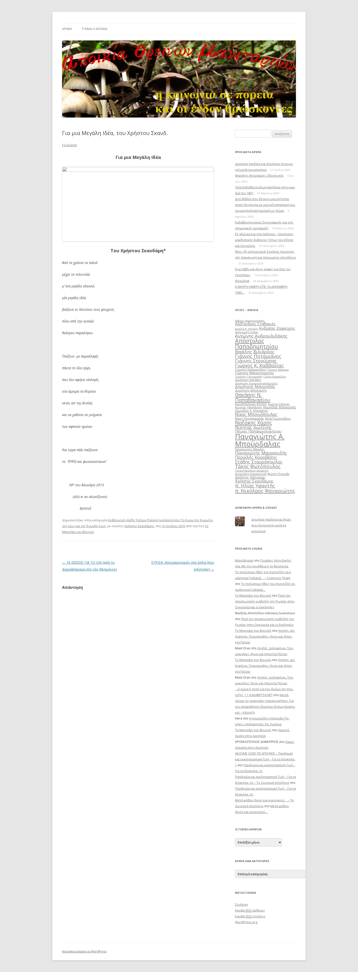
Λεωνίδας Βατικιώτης (279, 407)
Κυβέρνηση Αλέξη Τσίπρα (127, 520)
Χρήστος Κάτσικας (250, 477)
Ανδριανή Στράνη (246, 332)
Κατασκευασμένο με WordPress (84, 951)
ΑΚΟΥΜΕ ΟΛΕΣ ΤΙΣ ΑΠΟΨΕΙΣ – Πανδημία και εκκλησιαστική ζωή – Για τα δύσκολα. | (265, 759)
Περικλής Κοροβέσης (256, 457)
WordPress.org (246, 922)
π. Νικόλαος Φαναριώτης (265, 490)
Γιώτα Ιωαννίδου (275, 376)
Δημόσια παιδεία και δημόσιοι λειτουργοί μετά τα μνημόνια (271, 525)
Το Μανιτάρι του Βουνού (253, 595)
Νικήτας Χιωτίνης (253, 427)
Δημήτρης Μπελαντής (251, 391)
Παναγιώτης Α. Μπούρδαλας (260, 440)
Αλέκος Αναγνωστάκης (250, 320)
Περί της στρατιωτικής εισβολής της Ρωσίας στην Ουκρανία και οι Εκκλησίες (264, 601)
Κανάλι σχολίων (250, 916)
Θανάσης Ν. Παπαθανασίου (252, 397)
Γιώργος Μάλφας (278, 369)
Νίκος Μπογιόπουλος (256, 414)
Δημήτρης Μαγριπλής (255, 386)
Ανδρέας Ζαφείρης (277, 328)
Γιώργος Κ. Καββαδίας (259, 365)
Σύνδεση (241, 904)
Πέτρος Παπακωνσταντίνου (258, 431)
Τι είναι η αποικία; (95, 29)
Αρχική (67, 29)
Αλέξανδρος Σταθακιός (255, 324)
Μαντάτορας (244, 560)
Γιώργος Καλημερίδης (250, 370)
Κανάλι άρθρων (250, 910)
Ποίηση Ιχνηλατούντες (163, 520)
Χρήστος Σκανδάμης (139, 526)
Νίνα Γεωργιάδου (278, 418)
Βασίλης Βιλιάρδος (254, 352)
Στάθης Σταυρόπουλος (259, 462)
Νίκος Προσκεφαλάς (249, 418)
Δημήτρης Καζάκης (248, 380)
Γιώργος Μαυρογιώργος (254, 372)
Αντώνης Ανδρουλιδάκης (261, 336)
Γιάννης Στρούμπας (256, 361)
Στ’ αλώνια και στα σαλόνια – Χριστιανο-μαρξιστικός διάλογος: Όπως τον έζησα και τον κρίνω (264, 240)
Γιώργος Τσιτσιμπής (249, 376)
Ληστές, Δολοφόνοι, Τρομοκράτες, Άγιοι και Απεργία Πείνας (265, 636)
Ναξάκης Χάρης (253, 422)
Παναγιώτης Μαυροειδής (261, 453)
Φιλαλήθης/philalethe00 (250, 474)
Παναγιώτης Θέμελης (249, 449)
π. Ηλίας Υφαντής (255, 485)
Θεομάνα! (242, 281)
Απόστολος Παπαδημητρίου (256, 343)
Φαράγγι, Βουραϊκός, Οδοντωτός (259, 175)
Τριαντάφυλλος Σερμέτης (252, 470)
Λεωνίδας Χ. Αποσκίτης (251, 410)
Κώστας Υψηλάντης (248, 407)
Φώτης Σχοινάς (278, 474)
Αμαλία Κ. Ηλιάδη (246, 328)
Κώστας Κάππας (279, 404)
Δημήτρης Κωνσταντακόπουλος (256, 383)
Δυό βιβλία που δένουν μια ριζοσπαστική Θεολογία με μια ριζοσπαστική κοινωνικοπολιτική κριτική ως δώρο (265, 205)
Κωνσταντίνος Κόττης (251, 404)
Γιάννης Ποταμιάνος (258, 356)
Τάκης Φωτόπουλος (258, 466)
